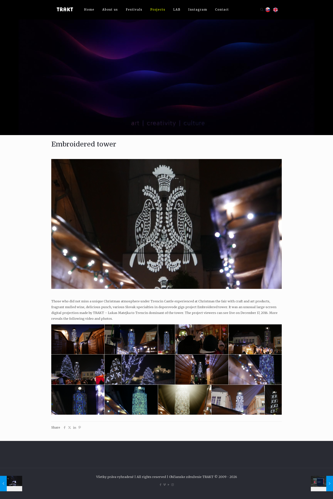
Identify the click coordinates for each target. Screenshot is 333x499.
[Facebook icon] (160, 484)
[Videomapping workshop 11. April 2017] (322, 483)
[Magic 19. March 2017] (11, 483)
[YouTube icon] (168, 484)
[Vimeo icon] (164, 484)
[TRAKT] (64, 9)
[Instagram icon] (172, 484)
